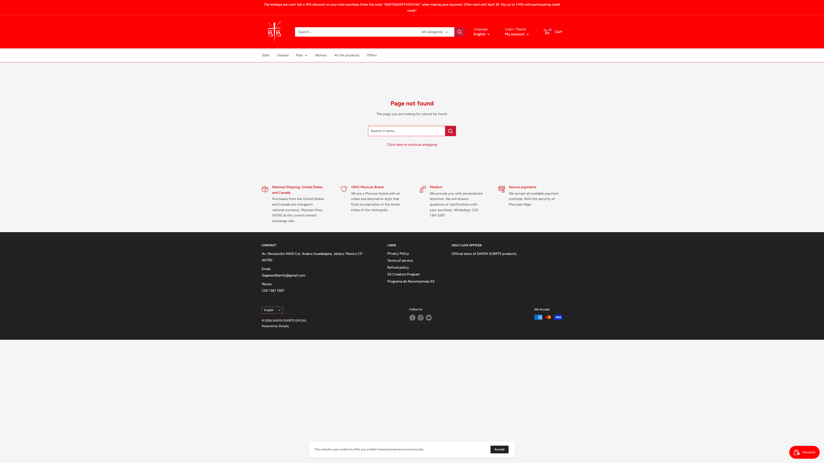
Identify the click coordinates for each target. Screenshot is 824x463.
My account (515, 34)
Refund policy (398, 267)
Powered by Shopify (275, 326)
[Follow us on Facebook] (412, 318)
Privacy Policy (398, 253)
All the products (346, 55)
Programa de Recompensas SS (411, 281)
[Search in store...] (450, 131)
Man (299, 55)
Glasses (283, 55)
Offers (372, 55)
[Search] (459, 32)
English (269, 310)
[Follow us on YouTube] (429, 318)
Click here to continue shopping (412, 145)
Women (321, 55)
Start (266, 55)
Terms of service (400, 261)
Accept (499, 449)
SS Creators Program (403, 274)
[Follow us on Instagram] (421, 318)
